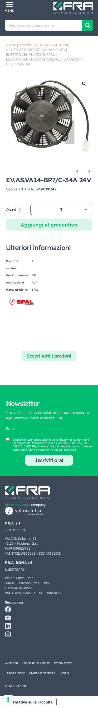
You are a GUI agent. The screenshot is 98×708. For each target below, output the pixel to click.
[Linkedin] (8, 626)
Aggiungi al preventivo (49, 225)
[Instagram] (8, 634)
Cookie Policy (16, 673)
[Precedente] (79, 171)
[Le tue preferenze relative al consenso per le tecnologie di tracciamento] (8, 699)
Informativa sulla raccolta (29, 702)
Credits (64, 673)
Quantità (13, 209)
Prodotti (26, 45)
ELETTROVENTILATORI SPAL (30, 54)
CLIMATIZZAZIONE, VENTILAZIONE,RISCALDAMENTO (38, 47)
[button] (84, 84)
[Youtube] (8, 617)
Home (11, 45)
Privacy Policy (67, 439)
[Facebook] (8, 609)
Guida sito (11, 663)
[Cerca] (87, 25)
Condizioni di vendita (35, 663)
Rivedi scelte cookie (42, 673)
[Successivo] (87, 171)
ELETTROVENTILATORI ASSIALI (33, 59)
